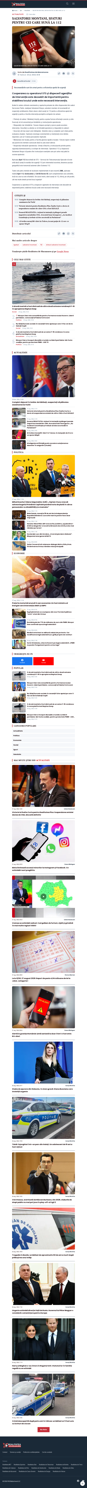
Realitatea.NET (7, 1464)
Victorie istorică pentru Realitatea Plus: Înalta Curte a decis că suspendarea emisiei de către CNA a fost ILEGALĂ (44, 207)
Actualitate (27, 10)
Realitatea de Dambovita (39, 1468)
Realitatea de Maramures (36, 72)
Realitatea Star (32, 1464)
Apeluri (16, 245)
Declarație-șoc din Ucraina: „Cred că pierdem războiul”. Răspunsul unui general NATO (49, 535)
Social (14, 312)
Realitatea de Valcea (59, 1471)
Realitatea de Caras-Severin (27, 1471)
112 (41, 245)
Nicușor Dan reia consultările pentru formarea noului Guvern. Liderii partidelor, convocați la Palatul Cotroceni (45, 317)
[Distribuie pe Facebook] (64, 73)
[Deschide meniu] (73, 4)
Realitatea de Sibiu (68, 1468)
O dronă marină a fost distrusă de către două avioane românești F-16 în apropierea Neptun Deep (49, 673)
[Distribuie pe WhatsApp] (68, 73)
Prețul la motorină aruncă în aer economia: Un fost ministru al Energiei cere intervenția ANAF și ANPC (40, 604)
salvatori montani (30, 245)
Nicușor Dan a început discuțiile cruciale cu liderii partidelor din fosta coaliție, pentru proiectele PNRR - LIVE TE (44, 341)
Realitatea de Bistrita (62, 1464)
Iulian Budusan (69, 809)
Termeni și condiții (15, 1452)
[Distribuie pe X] (73, 73)
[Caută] (67, 3)
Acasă (15, 10)
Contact (5, 1452)
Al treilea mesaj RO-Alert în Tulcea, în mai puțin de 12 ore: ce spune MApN (44, 222)
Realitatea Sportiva (19, 1464)
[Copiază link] (59, 73)
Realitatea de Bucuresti (9, 1471)
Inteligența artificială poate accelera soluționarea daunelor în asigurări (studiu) (47, 444)
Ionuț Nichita (70, 1086)
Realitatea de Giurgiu (44, 1471)
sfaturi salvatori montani (56, 245)
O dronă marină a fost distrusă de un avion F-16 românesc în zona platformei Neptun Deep (50, 705)
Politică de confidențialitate (31, 1452)
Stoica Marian (70, 975)
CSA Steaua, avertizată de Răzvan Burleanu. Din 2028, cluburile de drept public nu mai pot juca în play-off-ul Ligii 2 (42, 1201)
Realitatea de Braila (54, 1468)
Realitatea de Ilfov (23, 1468)
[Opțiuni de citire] (82, 1483)
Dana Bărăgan (70, 864)
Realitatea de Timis (76, 1464)
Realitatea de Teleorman (46, 1464)
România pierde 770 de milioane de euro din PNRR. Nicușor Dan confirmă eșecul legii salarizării (50, 623)
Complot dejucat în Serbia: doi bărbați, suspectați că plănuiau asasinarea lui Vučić (44, 200)
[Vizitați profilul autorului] (14, 73)
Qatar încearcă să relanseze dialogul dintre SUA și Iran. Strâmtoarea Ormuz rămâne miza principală (49, 545)
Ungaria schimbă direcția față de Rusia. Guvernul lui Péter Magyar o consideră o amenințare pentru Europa (42, 1311)
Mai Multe (43, 1430)
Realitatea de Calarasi (9, 1468)
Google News (63, 251)
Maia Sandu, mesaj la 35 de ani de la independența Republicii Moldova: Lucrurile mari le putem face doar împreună (48, 515)
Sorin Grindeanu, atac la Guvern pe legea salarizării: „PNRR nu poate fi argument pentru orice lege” (50, 644)
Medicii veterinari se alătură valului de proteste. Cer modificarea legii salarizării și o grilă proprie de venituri (49, 634)
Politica (18, 320)
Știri (21, 10)
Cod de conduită (47, 1452)
